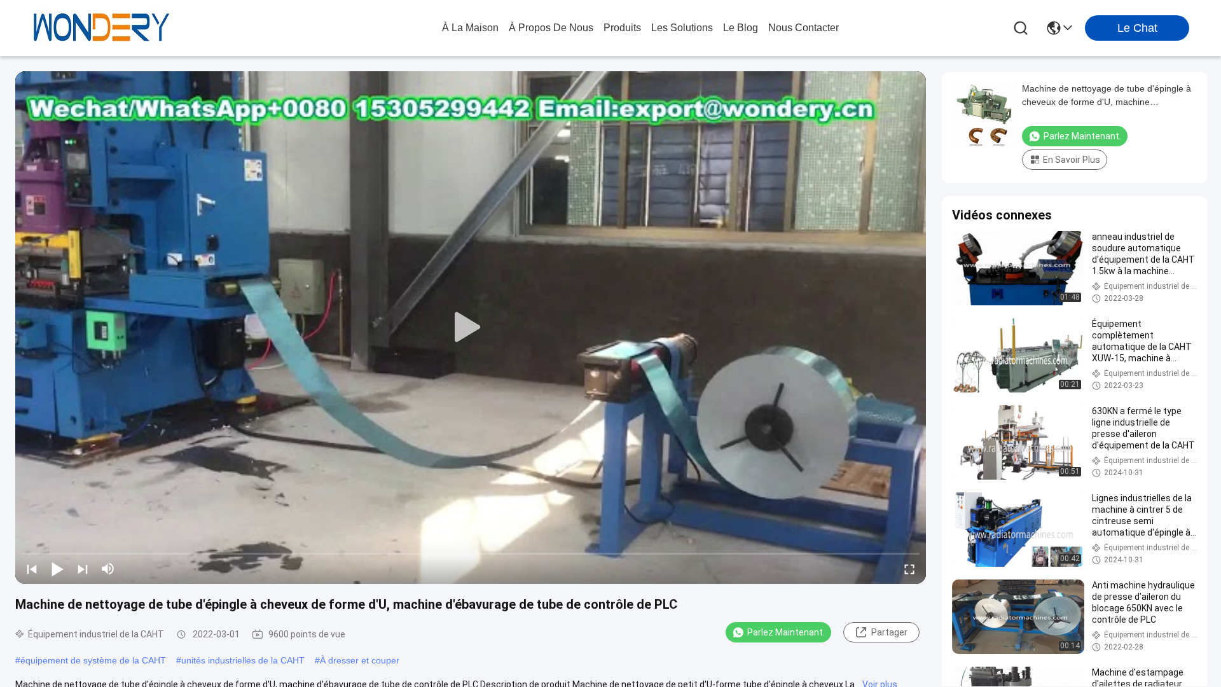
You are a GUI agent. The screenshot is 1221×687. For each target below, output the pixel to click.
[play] (470, 328)
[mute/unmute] (108, 568)
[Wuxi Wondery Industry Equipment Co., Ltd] (102, 28)
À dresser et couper (359, 660)
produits (622, 27)
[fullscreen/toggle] (909, 568)
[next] (82, 568)
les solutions (682, 27)
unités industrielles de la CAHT (243, 660)
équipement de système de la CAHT (93, 660)
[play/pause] (57, 568)
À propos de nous (551, 27)
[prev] (32, 568)
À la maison (470, 27)
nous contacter (803, 27)
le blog (740, 27)
